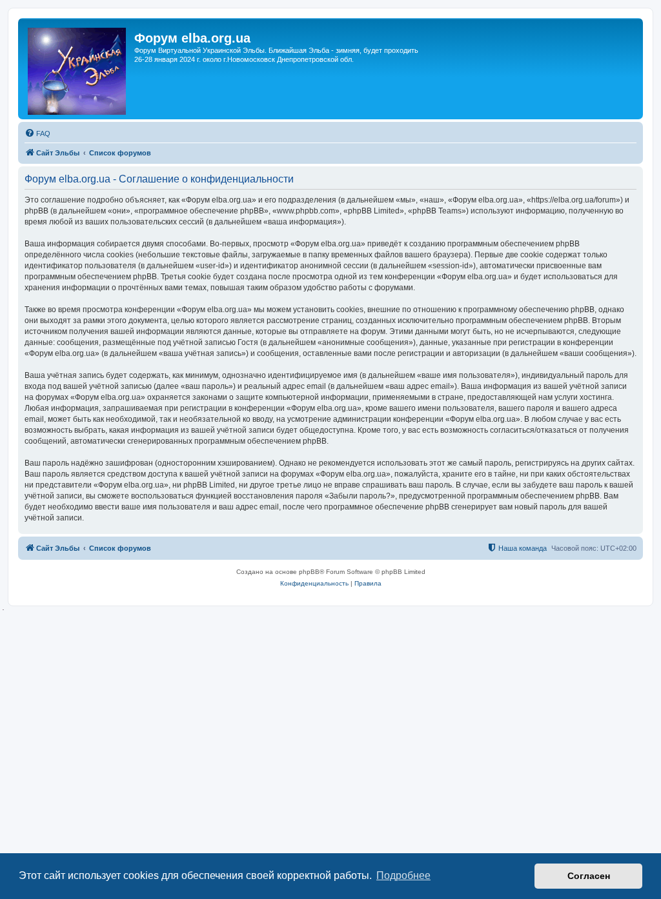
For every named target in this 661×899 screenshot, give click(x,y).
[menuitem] (37, 133)
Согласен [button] (588, 876)
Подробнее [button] (403, 875)
